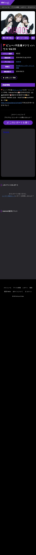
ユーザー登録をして (8, 196)
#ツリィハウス (17, 90)
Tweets (6, 132)
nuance (18, 61)
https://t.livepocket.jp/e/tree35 (11, 103)
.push (5, 2)
